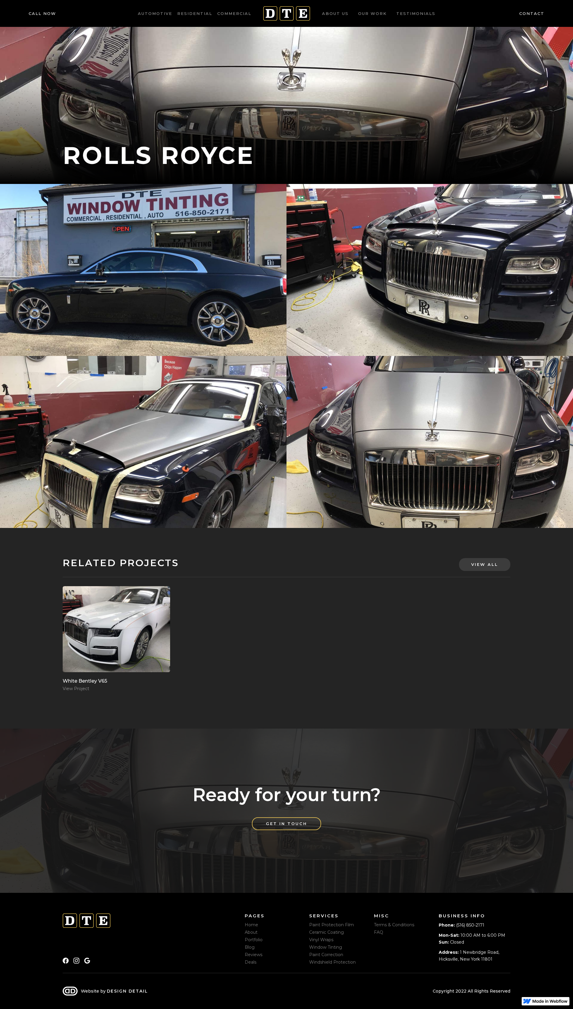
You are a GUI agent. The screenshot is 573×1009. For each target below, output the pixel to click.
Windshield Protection (332, 962)
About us (335, 13)
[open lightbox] (143, 270)
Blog (250, 947)
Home (251, 924)
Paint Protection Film (331, 924)
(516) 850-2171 (461, 925)
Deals (250, 962)
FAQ (378, 932)
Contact (531, 13)
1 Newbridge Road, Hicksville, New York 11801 (469, 956)
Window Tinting (325, 947)
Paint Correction (326, 954)
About (251, 932)
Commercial (234, 13)
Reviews (253, 954)
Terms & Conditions (394, 924)
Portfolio (254, 939)
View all (484, 564)
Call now (42, 13)
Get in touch (286, 823)
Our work (372, 13)
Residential (194, 13)
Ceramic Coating (326, 932)
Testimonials (415, 13)
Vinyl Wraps (321, 939)
